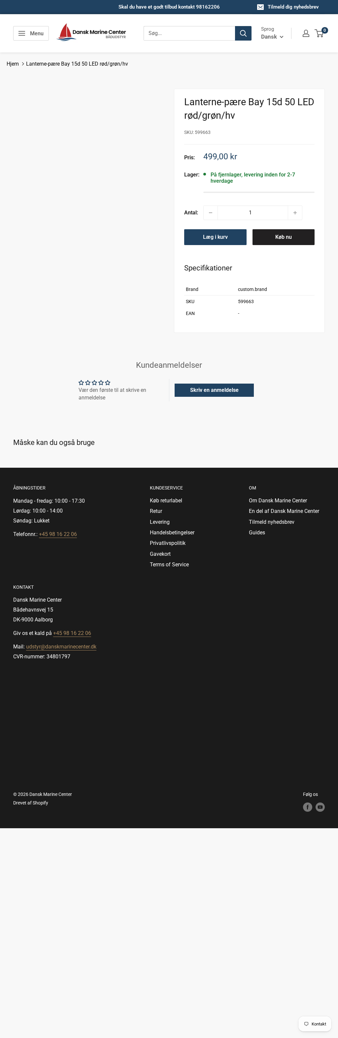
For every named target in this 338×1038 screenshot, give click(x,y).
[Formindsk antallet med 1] (211, 213)
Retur (156, 511)
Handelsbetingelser (172, 532)
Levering (160, 522)
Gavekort (160, 554)
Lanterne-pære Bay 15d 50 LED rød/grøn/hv (77, 64)
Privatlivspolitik (168, 543)
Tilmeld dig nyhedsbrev (293, 7)
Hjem (13, 64)
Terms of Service (169, 564)
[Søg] (243, 33)
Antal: (191, 212)
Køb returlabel (166, 500)
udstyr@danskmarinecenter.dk (61, 647)
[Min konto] (306, 33)
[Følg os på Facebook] (307, 806)
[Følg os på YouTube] (320, 806)
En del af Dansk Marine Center (284, 511)
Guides (257, 532)
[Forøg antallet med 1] (295, 213)
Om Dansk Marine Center (278, 500)
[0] (319, 33)
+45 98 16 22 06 (58, 534)
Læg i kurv (215, 237)
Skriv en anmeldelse (214, 390)
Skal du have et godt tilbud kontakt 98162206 (169, 7)
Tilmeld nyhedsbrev (271, 522)
